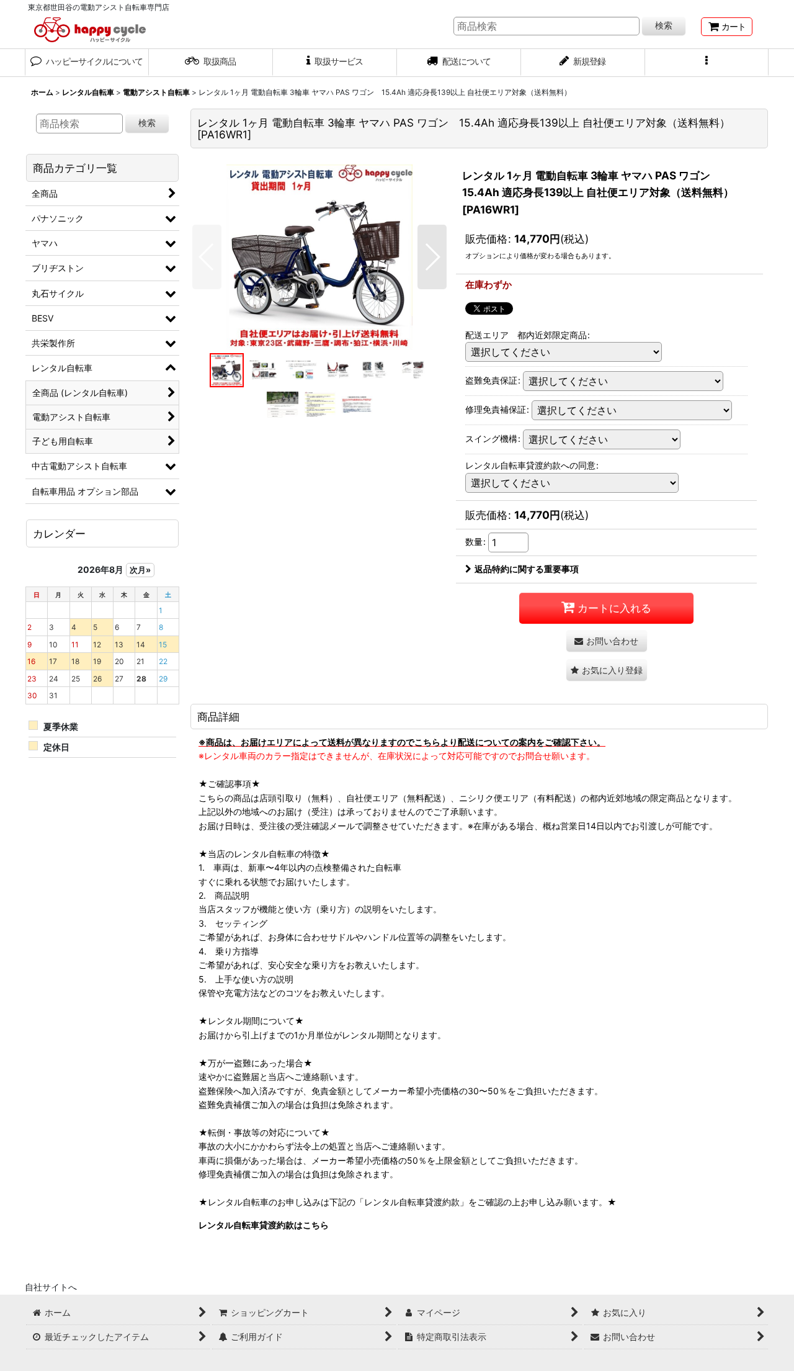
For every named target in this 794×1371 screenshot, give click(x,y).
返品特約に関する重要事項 (527, 569)
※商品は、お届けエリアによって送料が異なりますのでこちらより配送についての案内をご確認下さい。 (401, 742)
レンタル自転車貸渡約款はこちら (263, 1225)
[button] (707, 62)
